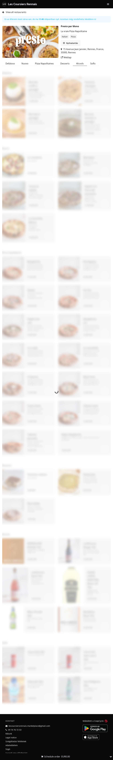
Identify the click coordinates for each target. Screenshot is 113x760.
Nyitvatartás (72, 43)
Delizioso (10, 63)
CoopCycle (99, 721)
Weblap (67, 57)
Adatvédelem (12, 745)
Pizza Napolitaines (44, 63)
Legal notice (11, 737)
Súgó (8, 749)
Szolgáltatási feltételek (16, 741)
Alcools (80, 63)
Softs (92, 63)
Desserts (65, 63)
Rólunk (9, 733)
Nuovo (24, 63)
